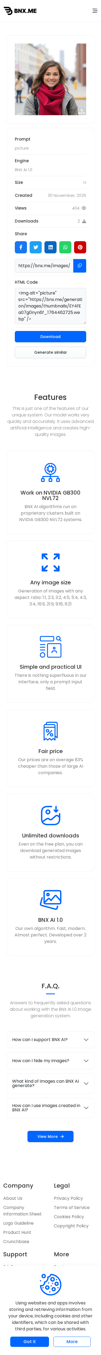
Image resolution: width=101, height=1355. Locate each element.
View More (47, 1136)
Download (50, 336)
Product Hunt (17, 1232)
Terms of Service (72, 1207)
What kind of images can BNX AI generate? (45, 1083)
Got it (29, 1342)
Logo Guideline (18, 1223)
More (72, 1342)
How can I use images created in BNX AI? (46, 1107)
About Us (12, 1198)
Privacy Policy (68, 1198)
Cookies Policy (69, 1217)
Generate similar (50, 352)
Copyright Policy (71, 1226)
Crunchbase (16, 1241)
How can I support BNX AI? (40, 1039)
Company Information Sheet (22, 1210)
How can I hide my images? (40, 1061)
